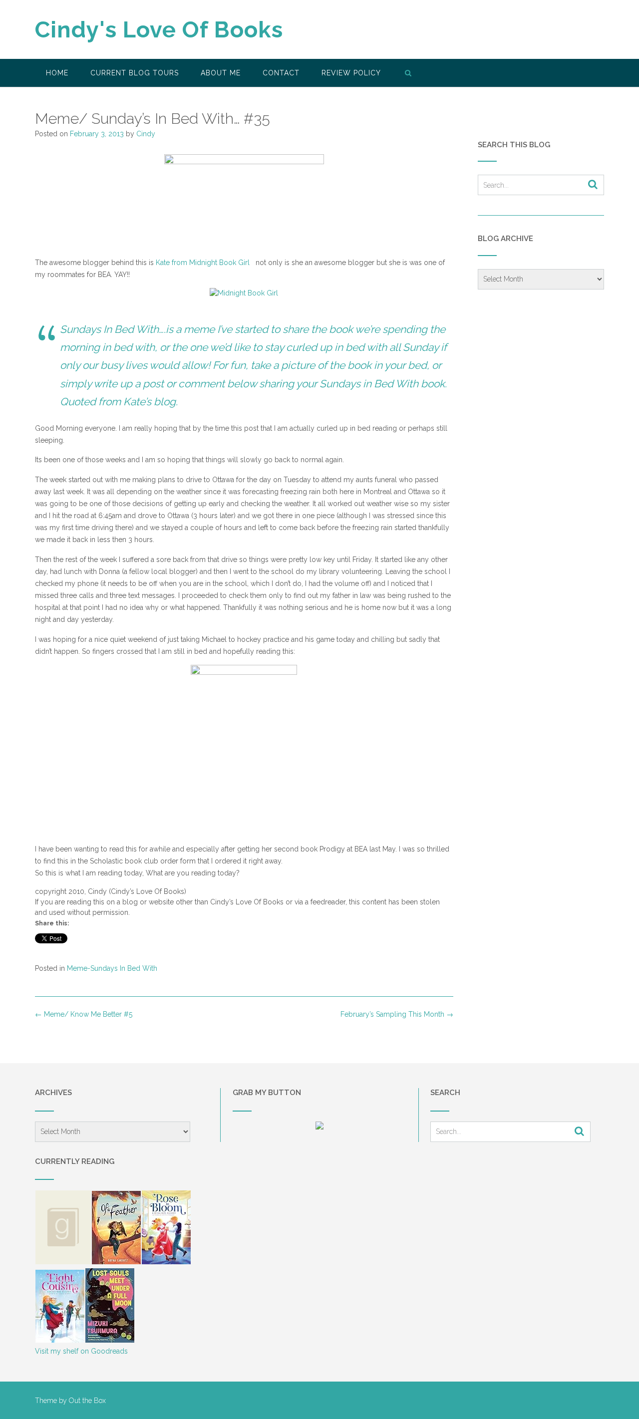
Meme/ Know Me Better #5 (83, 1014)
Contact (281, 73)
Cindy (145, 134)
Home (57, 73)
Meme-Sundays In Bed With (112, 968)
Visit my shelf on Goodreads (81, 1351)
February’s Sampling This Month (396, 1014)
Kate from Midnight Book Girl (205, 263)
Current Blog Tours (134, 73)
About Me (221, 73)
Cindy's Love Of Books (159, 29)
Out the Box (87, 1401)
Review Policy (351, 73)
